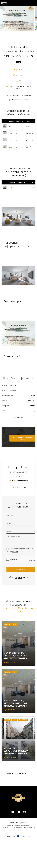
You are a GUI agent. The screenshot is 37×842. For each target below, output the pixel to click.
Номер (11, 121)
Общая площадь (7, 395)
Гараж (4, 411)
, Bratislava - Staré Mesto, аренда (18, 609)
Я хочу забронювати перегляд (20, 578)
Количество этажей (9, 385)
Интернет (5, 406)
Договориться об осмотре (20, 95)
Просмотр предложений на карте (22, 438)
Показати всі (19, 418)
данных (15, 551)
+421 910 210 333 (20, 476)
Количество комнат (9, 390)
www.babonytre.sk (18, 487)
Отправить (20, 569)
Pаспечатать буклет (20, 100)
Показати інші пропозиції (15, 773)
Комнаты (19, 121)
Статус (4, 401)
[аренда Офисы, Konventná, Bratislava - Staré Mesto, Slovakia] (17, 18)
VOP (18, 830)
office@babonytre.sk (20, 481)
